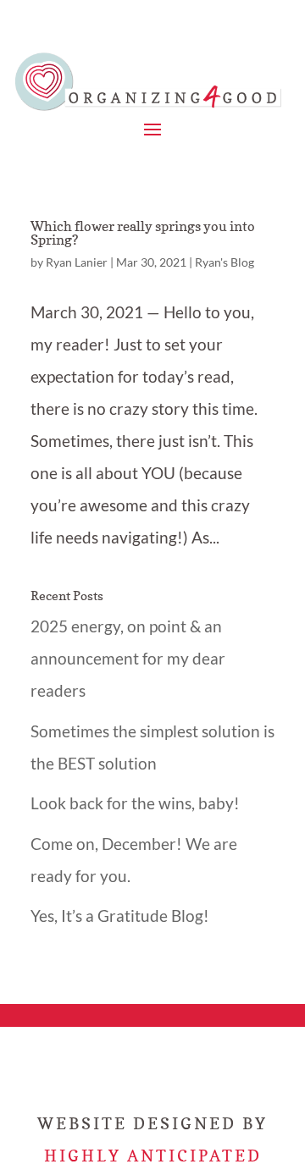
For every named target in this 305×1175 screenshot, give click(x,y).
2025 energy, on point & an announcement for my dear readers (127, 658)
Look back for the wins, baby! (135, 803)
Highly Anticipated (153, 1155)
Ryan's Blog (224, 262)
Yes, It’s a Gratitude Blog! (119, 915)
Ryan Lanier (77, 262)
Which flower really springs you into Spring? (142, 233)
